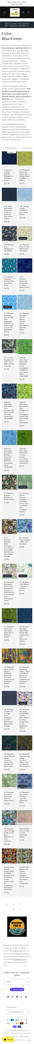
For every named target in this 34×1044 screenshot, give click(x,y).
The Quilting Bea (16, 1030)
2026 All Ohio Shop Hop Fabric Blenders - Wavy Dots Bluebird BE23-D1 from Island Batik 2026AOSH (8, 458)
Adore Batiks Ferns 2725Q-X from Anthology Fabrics (25, 833)
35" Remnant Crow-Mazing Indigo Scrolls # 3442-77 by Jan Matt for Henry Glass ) (25, 760)
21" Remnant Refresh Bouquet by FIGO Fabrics (9, 496)
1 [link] (6, 904)
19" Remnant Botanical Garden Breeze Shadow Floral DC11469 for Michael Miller (24, 321)
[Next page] (20, 909)
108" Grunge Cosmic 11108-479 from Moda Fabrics (24, 210)
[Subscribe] (27, 981)
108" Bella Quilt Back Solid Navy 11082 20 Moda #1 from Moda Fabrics (8, 212)
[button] (4, 12)
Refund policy (15, 1033)
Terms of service (12, 1036)
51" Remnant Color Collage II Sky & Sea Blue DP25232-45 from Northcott (9, 835)
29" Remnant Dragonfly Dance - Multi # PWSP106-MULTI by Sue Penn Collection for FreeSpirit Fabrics (25, 675)
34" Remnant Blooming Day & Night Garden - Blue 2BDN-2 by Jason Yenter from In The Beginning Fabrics (25, 719)
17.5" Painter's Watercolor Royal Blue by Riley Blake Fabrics (25, 282)
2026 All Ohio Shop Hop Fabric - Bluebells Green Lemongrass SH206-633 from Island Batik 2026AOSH (24, 367)
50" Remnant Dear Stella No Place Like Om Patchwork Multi (24, 797)
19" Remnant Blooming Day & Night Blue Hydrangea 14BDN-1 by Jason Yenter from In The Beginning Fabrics (9, 322)
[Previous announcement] (4, 3)
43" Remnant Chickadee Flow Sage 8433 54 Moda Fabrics (9, 796)
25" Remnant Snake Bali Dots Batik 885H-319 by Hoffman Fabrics (9, 632)
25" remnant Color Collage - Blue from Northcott (25, 541)
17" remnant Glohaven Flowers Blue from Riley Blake (9, 281)
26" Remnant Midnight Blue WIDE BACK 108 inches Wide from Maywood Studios (24, 634)
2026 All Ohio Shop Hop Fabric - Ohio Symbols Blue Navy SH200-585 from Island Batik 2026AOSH (9, 410)
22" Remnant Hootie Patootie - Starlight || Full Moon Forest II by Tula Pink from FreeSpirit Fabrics (24, 502)
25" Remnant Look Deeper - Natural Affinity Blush (24, 586)
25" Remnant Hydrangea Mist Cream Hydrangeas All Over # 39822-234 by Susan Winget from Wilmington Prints (9, 591)
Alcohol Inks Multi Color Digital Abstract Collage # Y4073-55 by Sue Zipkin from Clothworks (24, 875)
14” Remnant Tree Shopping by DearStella (9, 248)
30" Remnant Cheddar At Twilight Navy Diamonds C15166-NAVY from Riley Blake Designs (9, 718)
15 (14, 909)
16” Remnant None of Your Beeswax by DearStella (24, 248)
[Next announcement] (30, 3)
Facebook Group (19, 959)
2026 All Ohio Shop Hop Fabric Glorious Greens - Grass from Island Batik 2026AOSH (24, 456)
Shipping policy (24, 1036)
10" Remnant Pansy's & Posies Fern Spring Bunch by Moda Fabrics (25, 175)
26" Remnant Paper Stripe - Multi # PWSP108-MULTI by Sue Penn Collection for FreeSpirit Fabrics (9, 675)
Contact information (18, 1040)
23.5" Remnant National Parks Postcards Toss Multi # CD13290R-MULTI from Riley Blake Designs (9, 547)
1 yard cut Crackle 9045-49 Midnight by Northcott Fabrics (8, 175)
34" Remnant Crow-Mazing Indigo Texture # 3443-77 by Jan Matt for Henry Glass (9, 760)
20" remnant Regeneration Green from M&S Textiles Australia (9, 362)
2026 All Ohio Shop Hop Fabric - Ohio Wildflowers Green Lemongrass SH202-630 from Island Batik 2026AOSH (24, 412)
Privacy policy (26, 1033)
